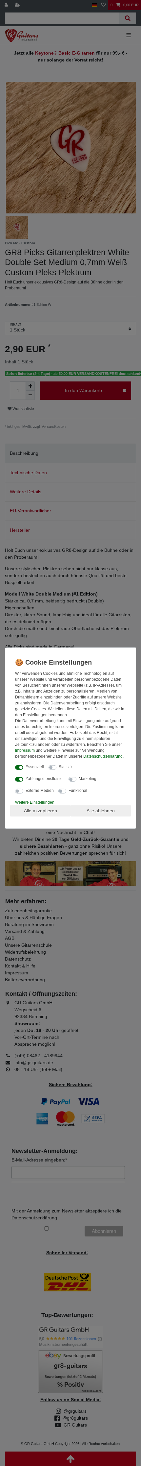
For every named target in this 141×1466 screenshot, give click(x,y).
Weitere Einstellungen (34, 802)
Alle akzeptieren (40, 810)
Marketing (87, 778)
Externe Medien (40, 790)
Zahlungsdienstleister (45, 778)
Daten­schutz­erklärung (103, 756)
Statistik (65, 767)
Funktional (78, 790)
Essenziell (35, 767)
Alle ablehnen (101, 810)
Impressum (25, 750)
